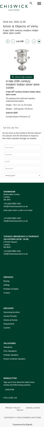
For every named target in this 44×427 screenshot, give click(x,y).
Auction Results (10, 316)
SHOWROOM (9, 192)
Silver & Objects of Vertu (20, 26)
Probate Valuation (11, 355)
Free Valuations (10, 351)
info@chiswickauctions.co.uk (16, 206)
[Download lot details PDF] (34, 41)
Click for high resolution (23, 77)
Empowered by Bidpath (22, 425)
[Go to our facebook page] (6, 402)
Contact (7, 293)
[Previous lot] (13, 41)
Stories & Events (11, 320)
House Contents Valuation (14, 359)
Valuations (8, 347)
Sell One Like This (10, 128)
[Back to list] (8, 41)
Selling (6, 285)
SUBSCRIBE (9, 390)
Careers (7, 328)
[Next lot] (27, 41)
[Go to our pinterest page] (15, 402)
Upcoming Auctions (12, 312)
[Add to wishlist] (39, 41)
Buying (6, 281)
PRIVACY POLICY (12, 408)
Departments (9, 324)
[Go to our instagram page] (20, 402)
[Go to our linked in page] (10, 402)
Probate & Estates (11, 289)
